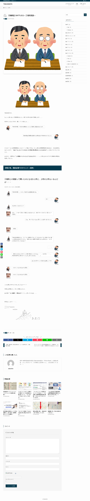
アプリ (69, 38)
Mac (69, 27)
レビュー (70, 66)
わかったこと (71, 35)
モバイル (70, 53)
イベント (70, 41)
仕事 (6, 18)
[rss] (84, 1)
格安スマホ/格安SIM (73, 64)
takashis (10, 368)
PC (68, 24)
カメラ (69, 44)
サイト (7, 466)
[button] (8, 340)
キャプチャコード (10, 479)
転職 (69, 72)
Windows (70, 30)
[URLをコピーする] (57, 340)
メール (8, 461)
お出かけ (70, 32)
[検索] (86, 1)
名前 (7, 456)
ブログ (69, 50)
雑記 (69, 78)
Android (70, 56)
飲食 (69, 81)
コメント (8, 437)
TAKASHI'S (7, 4)
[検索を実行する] (85, 14)
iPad (69, 58)
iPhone (70, 61)
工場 (13, 332)
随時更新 (70, 75)
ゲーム (69, 47)
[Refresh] (15, 473)
